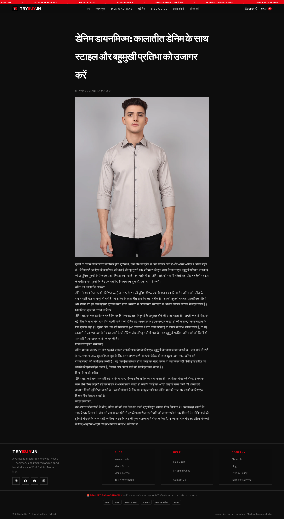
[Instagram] (16, 481)
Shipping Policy (181, 470)
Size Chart (179, 461)
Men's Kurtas (121, 9)
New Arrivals (122, 459)
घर (88, 9)
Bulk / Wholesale (124, 479)
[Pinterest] (34, 481)
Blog (234, 466)
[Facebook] (25, 481)
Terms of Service (241, 479)
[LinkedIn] (44, 481)
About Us (237, 459)
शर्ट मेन (141, 9)
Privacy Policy (239, 473)
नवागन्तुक (100, 9)
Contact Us (179, 479)
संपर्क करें (194, 9)
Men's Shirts (122, 466)
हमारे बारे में (178, 9)
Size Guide (159, 9)
